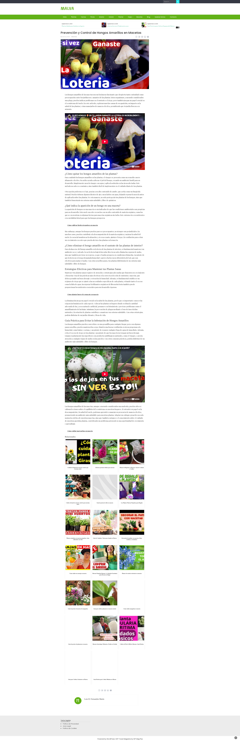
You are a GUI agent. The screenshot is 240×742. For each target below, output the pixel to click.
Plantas (73, 17)
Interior (111, 17)
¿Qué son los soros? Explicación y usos (118, 26)
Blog (148, 17)
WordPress (111, 739)
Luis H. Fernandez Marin (94, 699)
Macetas (139, 17)
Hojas (130, 17)
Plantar (120, 17)
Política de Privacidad (71, 724)
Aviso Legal (67, 726)
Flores (92, 17)
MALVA (67, 8)
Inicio (65, 17)
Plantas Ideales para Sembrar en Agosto (73, 26)
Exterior (101, 17)
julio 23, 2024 (66, 37)
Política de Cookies (70, 728)
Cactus (83, 17)
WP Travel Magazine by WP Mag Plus (129, 739)
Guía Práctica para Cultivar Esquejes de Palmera (161, 26)
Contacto (173, 17)
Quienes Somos (160, 17)
